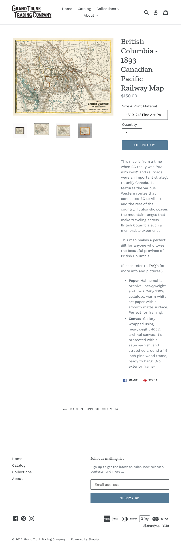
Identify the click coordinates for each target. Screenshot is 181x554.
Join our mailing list (107, 458)
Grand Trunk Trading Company (45, 539)
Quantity (129, 124)
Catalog (84, 9)
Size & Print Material (139, 106)
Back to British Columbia (94, 409)
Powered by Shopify (85, 539)
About (89, 15)
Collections (106, 9)
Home (67, 9)
